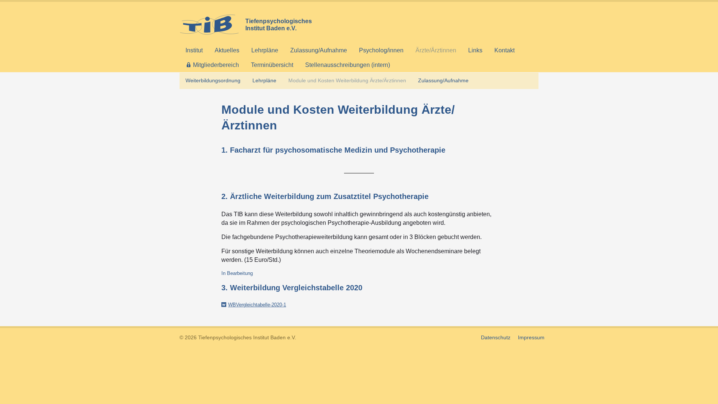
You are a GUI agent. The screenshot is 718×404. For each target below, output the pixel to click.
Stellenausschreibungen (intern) (347, 65)
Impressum (531, 337)
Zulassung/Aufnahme (318, 50)
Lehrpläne (264, 50)
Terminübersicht (272, 65)
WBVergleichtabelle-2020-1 (257, 304)
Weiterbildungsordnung (212, 80)
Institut (194, 50)
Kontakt (504, 50)
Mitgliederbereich (216, 65)
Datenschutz (495, 337)
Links (475, 50)
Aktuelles (227, 50)
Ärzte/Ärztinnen (435, 50)
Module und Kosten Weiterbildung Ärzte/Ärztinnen (347, 80)
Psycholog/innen (381, 50)
